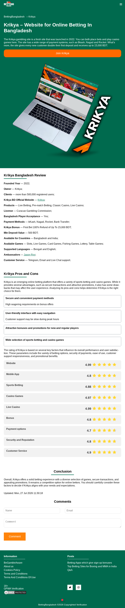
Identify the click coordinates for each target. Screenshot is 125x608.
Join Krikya (62, 53)
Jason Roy (29, 254)
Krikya (41, 200)
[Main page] (9, 4)
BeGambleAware (13, 563)
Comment (15, 536)
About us (8, 566)
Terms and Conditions (15, 574)
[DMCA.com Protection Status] (15, 594)
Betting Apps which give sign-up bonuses (89, 563)
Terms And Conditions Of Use (20, 577)
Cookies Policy (12, 570)
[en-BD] (62, 599)
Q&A (70, 570)
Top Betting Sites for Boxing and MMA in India (92, 566)
